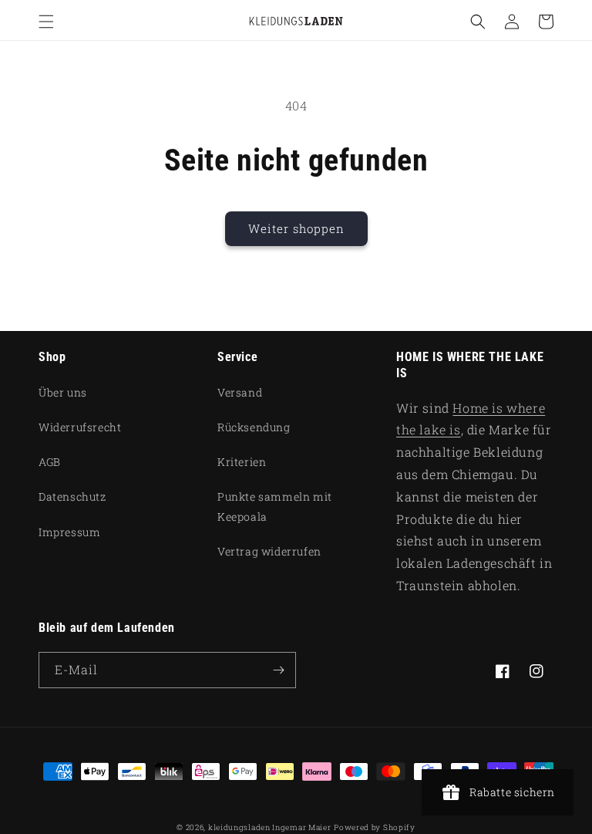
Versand (239, 392)
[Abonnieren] (278, 670)
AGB (50, 461)
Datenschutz (72, 496)
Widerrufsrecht (80, 427)
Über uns (63, 392)
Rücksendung (254, 427)
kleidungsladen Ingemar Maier (269, 827)
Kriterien (241, 461)
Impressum (69, 532)
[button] (46, 22)
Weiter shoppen (296, 228)
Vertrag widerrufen (269, 551)
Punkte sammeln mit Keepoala (274, 506)
